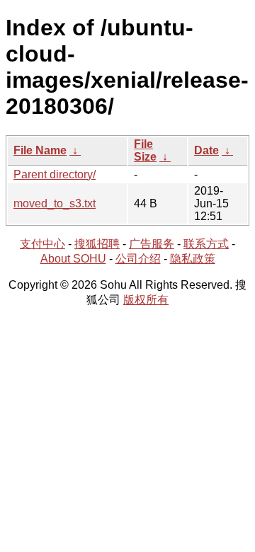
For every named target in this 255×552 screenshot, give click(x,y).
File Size (145, 150)
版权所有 (146, 300)
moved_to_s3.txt (54, 203)
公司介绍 (138, 259)
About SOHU (73, 259)
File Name (40, 150)
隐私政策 (192, 259)
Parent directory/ (54, 174)
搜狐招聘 (97, 244)
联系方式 (206, 244)
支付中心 (42, 244)
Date (206, 150)
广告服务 (151, 244)
